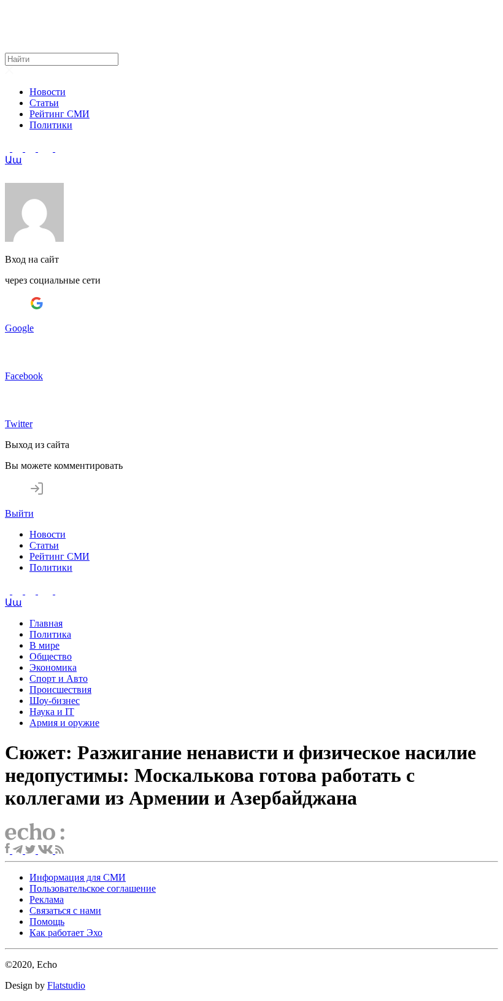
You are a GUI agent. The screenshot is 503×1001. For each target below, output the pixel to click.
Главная (46, 623)
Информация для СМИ (77, 877)
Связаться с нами (65, 910)
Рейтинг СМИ (59, 114)
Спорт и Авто (58, 678)
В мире (44, 645)
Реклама (46, 899)
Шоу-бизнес (54, 700)
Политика (50, 634)
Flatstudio (66, 985)
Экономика (53, 667)
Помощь (46, 921)
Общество (50, 656)
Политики (50, 125)
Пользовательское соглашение (92, 888)
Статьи (44, 103)
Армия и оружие (64, 722)
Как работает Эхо (65, 932)
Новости (47, 92)
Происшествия (60, 689)
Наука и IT (51, 711)
